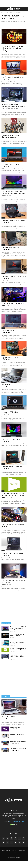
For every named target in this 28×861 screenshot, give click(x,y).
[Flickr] (11, 842)
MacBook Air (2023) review (10, 717)
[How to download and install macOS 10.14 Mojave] (5, 635)
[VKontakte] (19, 838)
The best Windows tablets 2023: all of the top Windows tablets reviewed (17, 642)
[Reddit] (7, 842)
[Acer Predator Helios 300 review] (14, 67)
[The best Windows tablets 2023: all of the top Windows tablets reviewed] (5, 643)
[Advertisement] (14, 678)
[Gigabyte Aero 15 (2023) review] (14, 543)
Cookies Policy (22, 850)
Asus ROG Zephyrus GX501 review (13, 220)
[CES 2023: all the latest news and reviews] (14, 514)
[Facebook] (3, 838)
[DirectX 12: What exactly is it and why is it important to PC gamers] (14, 484)
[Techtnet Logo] (14, 801)
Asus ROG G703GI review (10, 247)
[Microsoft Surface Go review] (5, 736)
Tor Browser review (15, 727)
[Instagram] (23, 838)
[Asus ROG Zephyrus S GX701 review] (14, 266)
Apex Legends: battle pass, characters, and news (10, 136)
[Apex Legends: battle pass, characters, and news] (14, 125)
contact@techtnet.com (14, 821)
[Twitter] (7, 838)
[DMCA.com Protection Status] (14, 824)
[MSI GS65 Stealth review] (14, 154)
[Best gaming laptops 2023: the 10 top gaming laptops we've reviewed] (14, 182)
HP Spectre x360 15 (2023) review (18, 748)
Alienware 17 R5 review (9, 412)
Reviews (3, 43)
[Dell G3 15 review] (14, 321)
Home (2, 12)
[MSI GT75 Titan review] (14, 375)
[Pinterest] (15, 838)
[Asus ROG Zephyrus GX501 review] (14, 211)
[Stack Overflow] (19, 842)
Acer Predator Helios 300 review (12, 77)
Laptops (3, 714)
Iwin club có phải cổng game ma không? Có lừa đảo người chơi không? (12, 48)
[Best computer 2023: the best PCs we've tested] (14, 571)
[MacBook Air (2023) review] (14, 707)
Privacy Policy (14, 850)
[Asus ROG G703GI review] (14, 238)
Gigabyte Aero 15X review (10, 358)
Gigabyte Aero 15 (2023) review (12, 553)
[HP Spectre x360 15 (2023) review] (5, 750)
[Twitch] (15, 842)
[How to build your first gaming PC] (14, 294)
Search (6, 12)
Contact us (14, 852)
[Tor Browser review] (5, 729)
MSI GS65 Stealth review (10, 164)
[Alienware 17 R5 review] (14, 402)
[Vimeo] (11, 838)
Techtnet (3, 110)
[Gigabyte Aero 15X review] (14, 348)
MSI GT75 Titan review (9, 385)
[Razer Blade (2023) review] (14, 429)
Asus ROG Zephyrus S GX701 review (14, 276)
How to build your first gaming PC (13, 303)
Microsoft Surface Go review (17, 734)
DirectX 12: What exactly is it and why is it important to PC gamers (12, 494)
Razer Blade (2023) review (10, 439)
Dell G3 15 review (7, 330)
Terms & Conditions (6, 850)
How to (3, 300)
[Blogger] (23, 842)
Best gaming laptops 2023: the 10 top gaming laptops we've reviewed (13, 192)
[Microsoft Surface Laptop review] (5, 743)
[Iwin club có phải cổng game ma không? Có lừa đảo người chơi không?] (14, 36)
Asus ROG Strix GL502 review (11, 466)
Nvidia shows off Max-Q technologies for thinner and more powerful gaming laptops (13, 106)
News (3, 101)
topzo (23, 821)
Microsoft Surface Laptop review (18, 741)
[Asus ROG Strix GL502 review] (14, 457)
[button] (26, 9)
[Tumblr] (3, 842)
